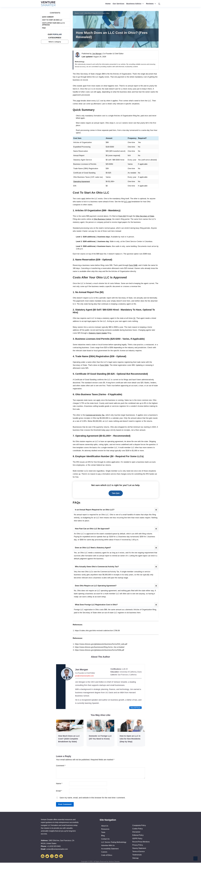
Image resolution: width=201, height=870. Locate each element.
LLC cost (127, 202)
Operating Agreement (81, 181)
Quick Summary (48, 17)
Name (59, 783)
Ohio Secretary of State (145, 216)
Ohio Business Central (102, 219)
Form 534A (104, 365)
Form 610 (122, 216)
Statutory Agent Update (98, 333)
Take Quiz (116, 493)
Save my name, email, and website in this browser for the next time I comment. (92, 798)
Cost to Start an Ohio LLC (52, 20)
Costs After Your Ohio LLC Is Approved (53, 24)
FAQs (44, 28)
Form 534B (133, 265)
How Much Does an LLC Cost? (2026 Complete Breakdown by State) (69, 739)
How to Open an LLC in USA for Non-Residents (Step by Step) (130, 739)
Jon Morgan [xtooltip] (96, 54)
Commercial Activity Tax (95, 415)
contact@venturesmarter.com (57, 849)
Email (59, 791)
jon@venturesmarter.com (84, 676)
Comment (60, 766)
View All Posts (135, 707)
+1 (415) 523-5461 (54, 846)
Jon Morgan (81, 669)
